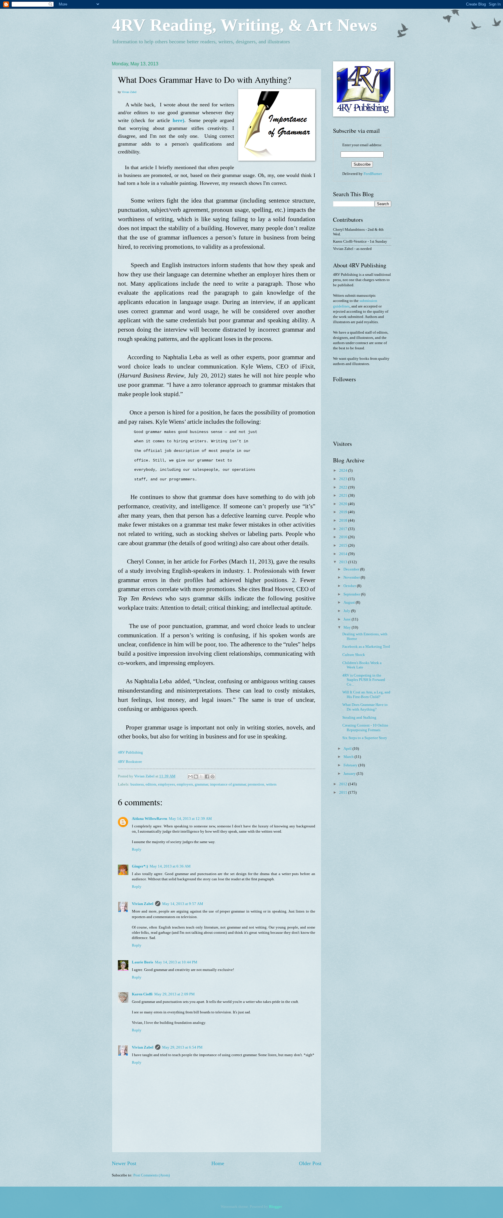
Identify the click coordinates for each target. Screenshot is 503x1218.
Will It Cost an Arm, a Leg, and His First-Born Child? (366, 694)
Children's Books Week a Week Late (362, 665)
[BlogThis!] (196, 776)
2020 (343, 504)
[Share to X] (201, 776)
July (347, 611)
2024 (343, 470)
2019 (343, 512)
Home (217, 1163)
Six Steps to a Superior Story (364, 738)
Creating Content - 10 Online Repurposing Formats (365, 727)
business (137, 784)
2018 (343, 520)
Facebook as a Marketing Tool (366, 647)
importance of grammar (228, 784)
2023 (343, 479)
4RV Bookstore (130, 761)
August (349, 602)
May (347, 627)
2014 (343, 554)
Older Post (310, 1163)
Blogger (275, 1207)
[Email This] (190, 776)
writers (271, 784)
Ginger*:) (140, 866)
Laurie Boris (142, 962)
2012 (343, 784)
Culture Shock (353, 655)
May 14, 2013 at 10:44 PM (176, 962)
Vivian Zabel (129, 92)
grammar (201, 784)
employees (166, 784)
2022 (343, 487)
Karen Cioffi (142, 994)
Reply (136, 849)
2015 (343, 545)
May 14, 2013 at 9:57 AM (182, 904)
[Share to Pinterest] (212, 776)
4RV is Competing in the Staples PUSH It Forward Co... (363, 679)
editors (151, 784)
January (350, 774)
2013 (343, 562)
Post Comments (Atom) (151, 1175)
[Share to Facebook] (207, 776)
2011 (343, 792)
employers (185, 784)
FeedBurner (373, 174)
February (350, 765)
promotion (256, 784)
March (349, 757)
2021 (343, 495)
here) (178, 120)
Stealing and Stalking (359, 718)
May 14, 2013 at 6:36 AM (170, 866)
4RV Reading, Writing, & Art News (244, 25)
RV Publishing (131, 752)
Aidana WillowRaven (149, 819)
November (352, 577)
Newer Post (124, 1163)
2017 (343, 529)
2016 (343, 537)
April (348, 749)
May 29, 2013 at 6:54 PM (182, 1047)
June (347, 619)
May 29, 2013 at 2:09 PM (174, 994)
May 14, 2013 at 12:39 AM (190, 819)
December (351, 569)
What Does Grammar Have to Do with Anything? (365, 707)
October (350, 586)
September (352, 594)
